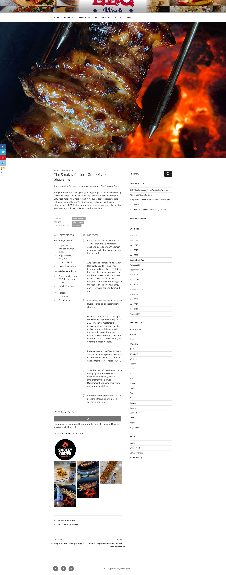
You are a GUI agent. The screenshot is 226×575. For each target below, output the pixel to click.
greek (75, 524)
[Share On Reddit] (3, 163)
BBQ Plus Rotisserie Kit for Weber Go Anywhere (150, 190)
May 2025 (134, 235)
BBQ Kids (134, 344)
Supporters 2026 (102, 17)
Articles (118, 17)
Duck (132, 368)
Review (133, 408)
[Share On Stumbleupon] (3, 168)
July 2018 (134, 294)
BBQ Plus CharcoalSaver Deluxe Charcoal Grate (150, 200)
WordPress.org (136, 458)
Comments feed (136, 453)
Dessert (133, 364)
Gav (71, 171)
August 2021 (135, 265)
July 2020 (134, 274)
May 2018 (134, 304)
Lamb (132, 388)
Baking (132, 339)
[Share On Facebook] (3, 146)
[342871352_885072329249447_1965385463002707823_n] (111, 472)
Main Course (78, 222)
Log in (132, 443)
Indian (132, 383)
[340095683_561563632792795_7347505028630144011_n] (111, 489)
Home (56, 17)
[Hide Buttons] (1, 173)
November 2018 (136, 289)
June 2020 (134, 279)
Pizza (132, 393)
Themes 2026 (83, 17)
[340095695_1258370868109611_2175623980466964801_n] (65, 495)
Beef (132, 349)
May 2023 (134, 245)
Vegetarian (134, 427)
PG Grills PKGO (136, 205)
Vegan (132, 422)
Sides (132, 417)
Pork (132, 398)
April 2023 (134, 250)
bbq (60, 524)
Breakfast (134, 354)
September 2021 (137, 260)
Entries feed (135, 448)
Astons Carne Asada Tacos (141, 195)
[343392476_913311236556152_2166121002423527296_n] (65, 472)
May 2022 (134, 255)
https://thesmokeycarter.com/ (68, 433)
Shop (128, 17)
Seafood (133, 413)
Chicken (62, 521)
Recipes (67, 17)
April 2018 (134, 309)
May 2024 (134, 240)
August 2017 (135, 314)
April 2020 (134, 284)
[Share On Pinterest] (3, 157)
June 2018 (134, 299)
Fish (131, 373)
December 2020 (137, 270)
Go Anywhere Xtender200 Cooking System (148, 209)
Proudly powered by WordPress (116, 569)
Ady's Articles (135, 329)
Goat (132, 378)
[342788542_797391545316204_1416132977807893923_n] (88, 486)
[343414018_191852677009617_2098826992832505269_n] (88, 468)
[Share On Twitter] (3, 152)
